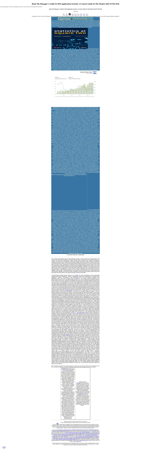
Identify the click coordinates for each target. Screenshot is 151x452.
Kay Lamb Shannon (81, 312)
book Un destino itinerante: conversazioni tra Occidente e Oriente (64, 439)
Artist (79, 382)
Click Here (64, 368)
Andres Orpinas (68, 290)
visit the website (76, 441)
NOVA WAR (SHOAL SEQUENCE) (67, 435)
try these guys (94, 431)
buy (55, 440)
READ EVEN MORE (93, 434)
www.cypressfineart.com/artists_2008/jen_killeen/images (68, 438)
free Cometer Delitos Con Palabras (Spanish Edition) (76, 433)
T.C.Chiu (76, 275)
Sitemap (4, 446)
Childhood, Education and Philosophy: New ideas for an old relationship (77, 432)
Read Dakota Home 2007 (83, 440)
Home (4, 447)
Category (81, 393)
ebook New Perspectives (85, 431)
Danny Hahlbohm (66, 334)
